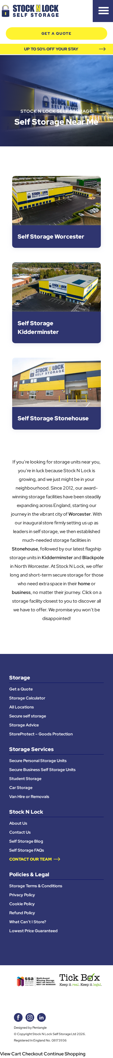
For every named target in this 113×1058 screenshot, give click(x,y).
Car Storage (20, 787)
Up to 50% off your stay (51, 49)
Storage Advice (24, 725)
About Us (18, 823)
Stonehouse (25, 549)
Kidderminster (57, 557)
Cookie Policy (22, 903)
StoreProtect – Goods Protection (41, 734)
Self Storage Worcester (51, 236)
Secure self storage (27, 716)
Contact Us (20, 832)
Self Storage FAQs (26, 850)
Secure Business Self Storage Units (42, 769)
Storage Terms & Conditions (35, 885)
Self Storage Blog (26, 841)
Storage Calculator (27, 698)
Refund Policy (22, 912)
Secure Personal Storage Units (38, 760)
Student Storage (25, 778)
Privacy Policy (22, 894)
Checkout (32, 1054)
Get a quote (56, 33)
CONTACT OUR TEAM (30, 859)
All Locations (21, 707)
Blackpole (93, 557)
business (21, 592)
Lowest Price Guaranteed (33, 930)
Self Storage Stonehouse (53, 418)
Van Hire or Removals (29, 796)
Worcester (79, 514)
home (84, 583)
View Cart (10, 1054)
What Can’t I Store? (27, 921)
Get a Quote (21, 689)
